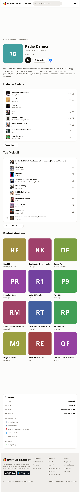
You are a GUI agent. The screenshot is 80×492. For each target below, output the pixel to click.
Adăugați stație (69, 465)
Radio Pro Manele (54, 468)
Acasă (5, 39)
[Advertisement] (40, 23)
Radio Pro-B (59, 326)
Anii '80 (43, 51)
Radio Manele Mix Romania (14, 326)
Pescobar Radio (10, 295)
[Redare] (28, 60)
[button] (14, 249)
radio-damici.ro (69, 413)
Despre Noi (67, 462)
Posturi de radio (38, 462)
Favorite (40, 60)
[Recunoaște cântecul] (50, 60)
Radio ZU (51, 465)
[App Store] (9, 473)
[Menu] (75, 3)
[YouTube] (73, 93)
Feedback (67, 471)
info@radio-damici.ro (67, 409)
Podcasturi (36, 465)
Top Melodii (37, 468)
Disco (33, 51)
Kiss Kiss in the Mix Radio (39, 264)
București (13, 39)
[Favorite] (70, 3)
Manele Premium (54, 474)
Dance (27, 51)
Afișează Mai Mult (12, 226)
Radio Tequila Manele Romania (40, 326)
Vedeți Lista (9, 145)
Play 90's (57, 295)
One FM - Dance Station (64, 357)
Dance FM (58, 264)
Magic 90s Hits (9, 357)
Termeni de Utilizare (71, 481)
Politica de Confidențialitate (56, 481)
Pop (38, 51)
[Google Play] (23, 473)
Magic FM (51, 471)
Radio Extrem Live (36, 357)
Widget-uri (67, 468)
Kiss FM (6, 264)
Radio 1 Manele (35, 295)
